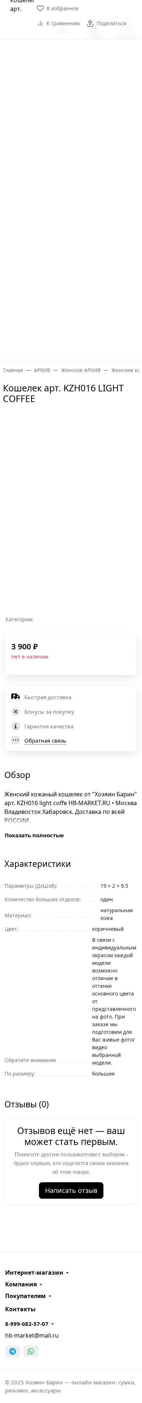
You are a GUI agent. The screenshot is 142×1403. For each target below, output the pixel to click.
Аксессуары (68, 230)
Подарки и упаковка (69, 259)
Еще (68, 345)
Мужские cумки (68, 58)
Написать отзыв (71, 1190)
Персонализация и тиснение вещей (58, 49)
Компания (21, 1284)
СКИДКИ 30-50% (71, 317)
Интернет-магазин (34, 1272)
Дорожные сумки (68, 116)
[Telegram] (12, 1351)
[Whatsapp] (31, 1351)
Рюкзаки (68, 144)
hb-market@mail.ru (32, 1335)
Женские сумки (68, 87)
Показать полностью (34, 835)
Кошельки (68, 173)
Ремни (68, 202)
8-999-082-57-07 (26, 1323)
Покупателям (25, 1296)
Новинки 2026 (71, 288)
